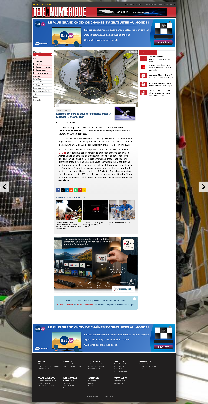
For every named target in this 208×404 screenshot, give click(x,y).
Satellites (37, 79)
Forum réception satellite (72, 366)
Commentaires (38, 61)
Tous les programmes (46, 385)
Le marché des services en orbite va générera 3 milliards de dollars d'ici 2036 (160, 92)
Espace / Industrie (63, 110)
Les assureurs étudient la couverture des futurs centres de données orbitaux (121, 225)
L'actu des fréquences (41, 67)
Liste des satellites (70, 364)
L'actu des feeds (39, 70)
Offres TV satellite (121, 364)
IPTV (148, 4)
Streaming (154, 4)
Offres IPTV (118, 369)
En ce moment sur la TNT (47, 381)
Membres (37, 52)
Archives (36, 76)
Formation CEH (119, 381)
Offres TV (37, 82)
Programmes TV (40, 88)
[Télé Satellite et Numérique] (59, 12)
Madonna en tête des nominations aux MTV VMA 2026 (159, 59)
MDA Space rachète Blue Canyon (93, 224)
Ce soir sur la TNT (45, 383)
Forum (35, 97)
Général (91, 385)
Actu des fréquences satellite (49, 366)
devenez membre (84, 305)
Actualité (66, 383)
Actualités (37, 55)
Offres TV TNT (119, 366)
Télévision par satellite (132, 4)
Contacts (37, 100)
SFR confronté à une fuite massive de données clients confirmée (160, 67)
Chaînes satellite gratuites (149, 366)
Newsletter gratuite (40, 73)
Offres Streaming (120, 371)
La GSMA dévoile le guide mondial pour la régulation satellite (66, 225)
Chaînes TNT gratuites (97, 366)
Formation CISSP (120, 383)
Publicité (91, 383)
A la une (36, 58)
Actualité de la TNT (95, 364)
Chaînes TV (38, 85)
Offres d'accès (68, 385)
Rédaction (92, 381)
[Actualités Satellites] (125, 119)
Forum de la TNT (94, 369)
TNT (143, 4)
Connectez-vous (65, 305)
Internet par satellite (167, 4)
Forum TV (142, 369)
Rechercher (37, 64)
